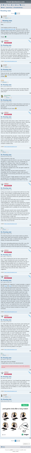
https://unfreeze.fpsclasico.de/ (8, 29)
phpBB (11, 449)
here (6, 286)
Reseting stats (5, 11)
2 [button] (17, 13)
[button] (19, 13)
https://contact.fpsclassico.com (10, 61)
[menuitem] (4, 5)
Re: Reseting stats (6, 45)
